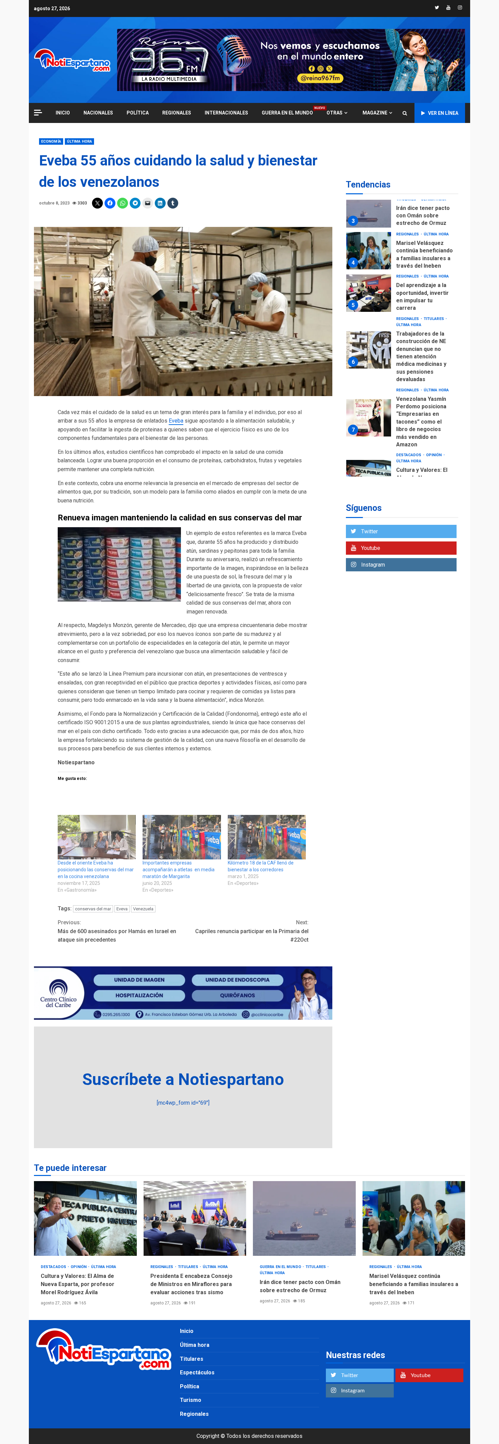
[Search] (405, 113)
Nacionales (98, 112)
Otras (335, 112)
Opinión (434, 455)
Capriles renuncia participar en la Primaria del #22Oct (252, 931)
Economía (51, 141)
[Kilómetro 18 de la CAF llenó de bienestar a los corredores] (267, 837)
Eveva (122, 908)
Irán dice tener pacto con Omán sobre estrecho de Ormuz (368, 209)
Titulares (434, 319)
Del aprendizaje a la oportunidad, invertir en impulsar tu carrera (368, 293)
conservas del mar (93, 908)
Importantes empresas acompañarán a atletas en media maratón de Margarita (179, 869)
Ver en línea (443, 113)
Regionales (176, 112)
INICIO (63, 112)
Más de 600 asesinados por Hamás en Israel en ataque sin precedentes (117, 931)
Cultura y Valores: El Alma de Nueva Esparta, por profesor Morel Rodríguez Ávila (85, 1218)
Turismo (190, 1400)
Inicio (186, 1331)
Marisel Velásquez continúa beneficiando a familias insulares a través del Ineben (368, 250)
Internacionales (226, 112)
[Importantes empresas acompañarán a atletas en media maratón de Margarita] (182, 837)
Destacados (409, 455)
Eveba (176, 420)
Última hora (79, 141)
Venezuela (143, 908)
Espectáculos (197, 1372)
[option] (402, 210)
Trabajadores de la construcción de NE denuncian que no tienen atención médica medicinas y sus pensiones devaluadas (368, 350)
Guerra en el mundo (287, 112)
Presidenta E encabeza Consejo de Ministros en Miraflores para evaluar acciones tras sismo (195, 1218)
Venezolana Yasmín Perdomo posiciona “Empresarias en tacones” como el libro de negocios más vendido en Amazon (368, 417)
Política (138, 112)
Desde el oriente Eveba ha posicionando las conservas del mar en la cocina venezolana (96, 869)
